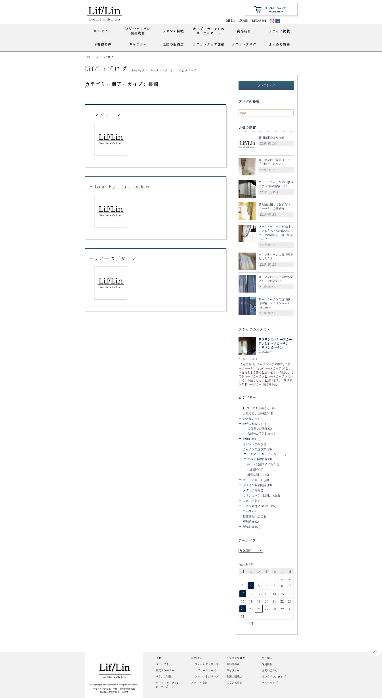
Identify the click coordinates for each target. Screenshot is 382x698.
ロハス (247, 511)
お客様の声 (102, 44)
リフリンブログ (244, 44)
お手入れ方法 (251, 424)
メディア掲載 (279, 31)
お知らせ (248, 439)
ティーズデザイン (115, 258)
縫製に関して (256, 474)
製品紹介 (248, 527)
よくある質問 (279, 44)
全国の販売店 (173, 44)
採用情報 (243, 20)
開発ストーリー (165, 670)
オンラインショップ (274, 676)
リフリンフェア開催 (209, 44)
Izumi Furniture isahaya (122, 186)
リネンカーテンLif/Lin (258, 495)
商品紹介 (244, 31)
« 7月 (249, 623)
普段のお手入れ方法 (260, 433)
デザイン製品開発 (254, 485)
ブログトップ (266, 85)
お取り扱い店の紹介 (256, 413)
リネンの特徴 (173, 31)
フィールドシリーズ (207, 664)
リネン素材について (256, 506)
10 (242, 593)
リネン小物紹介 (257, 459)
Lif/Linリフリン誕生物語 (137, 31)
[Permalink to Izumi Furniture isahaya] (110, 211)
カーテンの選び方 (254, 449)
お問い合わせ (259, 20)
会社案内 (230, 20)
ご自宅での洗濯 (257, 428)
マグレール (107, 114)
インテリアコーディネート (264, 454)
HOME (88, 56)
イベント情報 (251, 444)
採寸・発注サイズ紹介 (261, 464)
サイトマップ (270, 683)
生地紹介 (253, 469)
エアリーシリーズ (205, 670)
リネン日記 (250, 500)
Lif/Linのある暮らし (256, 408)
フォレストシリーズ (207, 676)
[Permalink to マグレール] (110, 139)
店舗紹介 (248, 521)
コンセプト (102, 31)
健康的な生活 (251, 516)
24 (242, 608)
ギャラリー (138, 44)
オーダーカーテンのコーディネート (209, 31)
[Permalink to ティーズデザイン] (110, 282)
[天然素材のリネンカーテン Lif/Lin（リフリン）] (109, 13)
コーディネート (253, 480)
